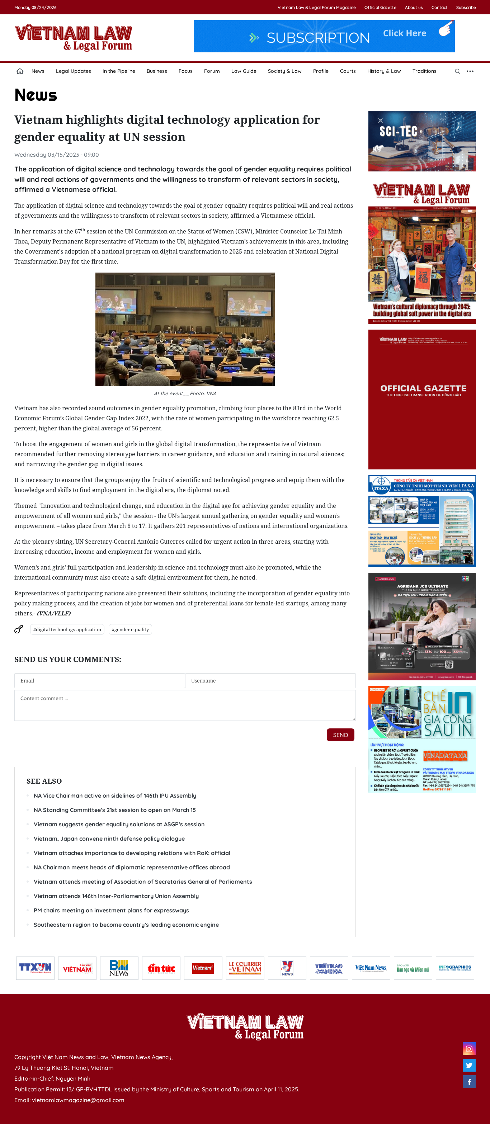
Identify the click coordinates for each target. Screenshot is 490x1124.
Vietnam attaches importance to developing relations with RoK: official (132, 852)
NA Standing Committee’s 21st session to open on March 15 (115, 809)
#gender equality (130, 629)
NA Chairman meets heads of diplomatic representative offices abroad (132, 867)
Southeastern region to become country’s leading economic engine (126, 924)
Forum (212, 71)
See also (44, 781)
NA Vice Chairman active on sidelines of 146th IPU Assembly (115, 795)
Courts (348, 71)
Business (157, 71)
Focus (186, 71)
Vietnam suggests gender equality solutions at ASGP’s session (119, 824)
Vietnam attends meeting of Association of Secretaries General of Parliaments (143, 881)
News (38, 71)
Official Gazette (380, 7)
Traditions (425, 71)
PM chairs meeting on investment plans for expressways (111, 910)
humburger (470, 71)
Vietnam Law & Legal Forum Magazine (317, 7)
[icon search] (458, 71)
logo (73, 37)
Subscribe (466, 7)
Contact (440, 7)
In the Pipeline (119, 71)
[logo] (245, 1026)
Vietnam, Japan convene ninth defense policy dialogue (109, 838)
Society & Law (285, 71)
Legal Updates (73, 71)
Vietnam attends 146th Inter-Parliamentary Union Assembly (116, 895)
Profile (321, 71)
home (20, 71)
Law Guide (243, 71)
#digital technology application (67, 629)
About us (414, 7)
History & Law (384, 71)
